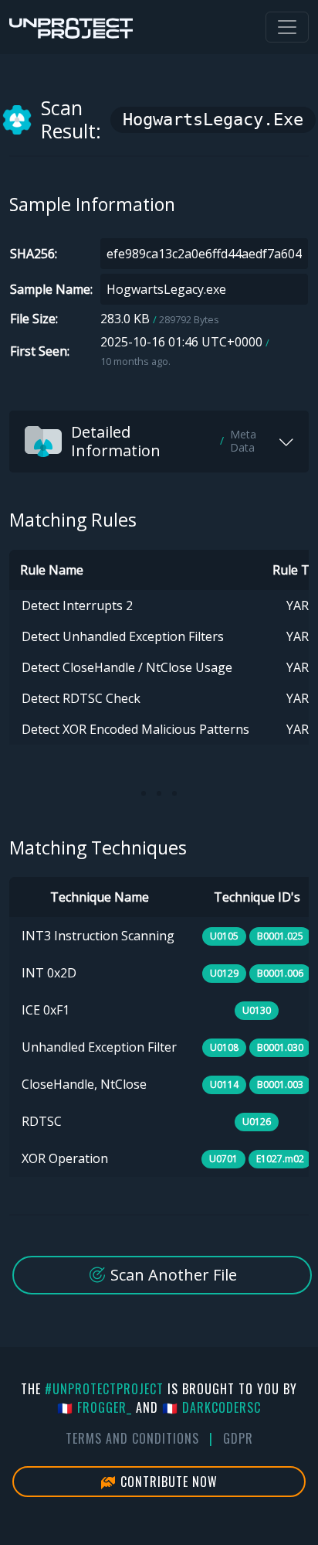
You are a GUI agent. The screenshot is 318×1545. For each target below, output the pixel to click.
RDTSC (42, 1121)
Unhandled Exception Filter (99, 1047)
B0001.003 (280, 1084)
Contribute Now (167, 1481)
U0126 (256, 1121)
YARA (301, 605)
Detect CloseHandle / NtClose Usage (127, 667)
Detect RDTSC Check (81, 698)
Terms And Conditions (132, 1438)
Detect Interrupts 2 (77, 605)
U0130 (256, 1010)
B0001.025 (280, 936)
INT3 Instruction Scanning (98, 935)
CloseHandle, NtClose (84, 1084)
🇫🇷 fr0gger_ (94, 1407)
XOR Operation (65, 1158)
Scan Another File (172, 1274)
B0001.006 (280, 973)
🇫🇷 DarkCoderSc (211, 1407)
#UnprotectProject (104, 1389)
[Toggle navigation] (287, 27)
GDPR (238, 1438)
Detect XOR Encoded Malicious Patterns (135, 729)
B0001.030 (280, 1047)
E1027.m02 (280, 1158)
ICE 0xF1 (45, 1009)
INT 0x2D (49, 972)
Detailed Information (163, 441)
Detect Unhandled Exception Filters (123, 636)
